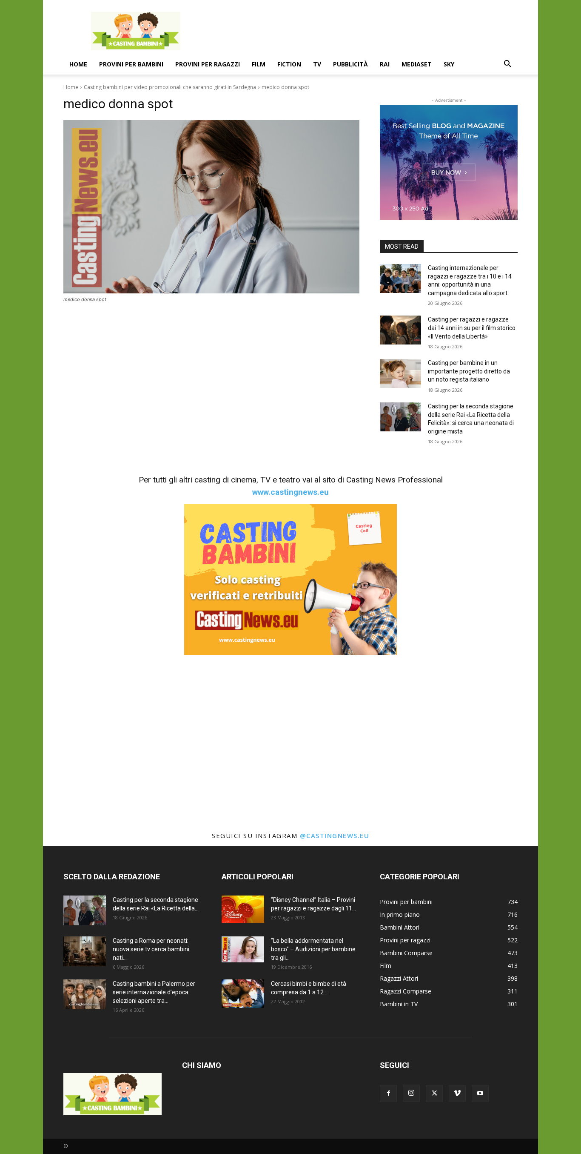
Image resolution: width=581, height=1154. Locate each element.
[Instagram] (411, 1093)
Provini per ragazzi (207, 64)
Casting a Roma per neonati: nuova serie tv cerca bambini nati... (151, 949)
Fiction (289, 64)
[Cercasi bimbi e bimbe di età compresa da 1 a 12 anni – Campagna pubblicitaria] (243, 993)
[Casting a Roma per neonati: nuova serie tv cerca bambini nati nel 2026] (84, 951)
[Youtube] (480, 1093)
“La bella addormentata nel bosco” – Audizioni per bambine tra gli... (313, 949)
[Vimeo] (457, 1093)
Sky (449, 64)
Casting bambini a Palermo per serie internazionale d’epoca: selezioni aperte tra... (154, 992)
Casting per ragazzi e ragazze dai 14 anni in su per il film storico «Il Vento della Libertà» (471, 327)
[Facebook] (388, 1093)
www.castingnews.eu (290, 492)
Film (258, 64)
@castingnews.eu (335, 835)
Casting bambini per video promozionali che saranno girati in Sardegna (170, 87)
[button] (507, 65)
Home (78, 64)
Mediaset (417, 64)
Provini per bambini (131, 64)
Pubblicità (350, 64)
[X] (434, 1093)
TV (317, 64)
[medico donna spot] (211, 206)
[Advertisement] (363, 31)
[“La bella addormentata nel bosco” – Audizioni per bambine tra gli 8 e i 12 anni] (243, 949)
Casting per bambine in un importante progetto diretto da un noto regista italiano (469, 371)
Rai (385, 64)
